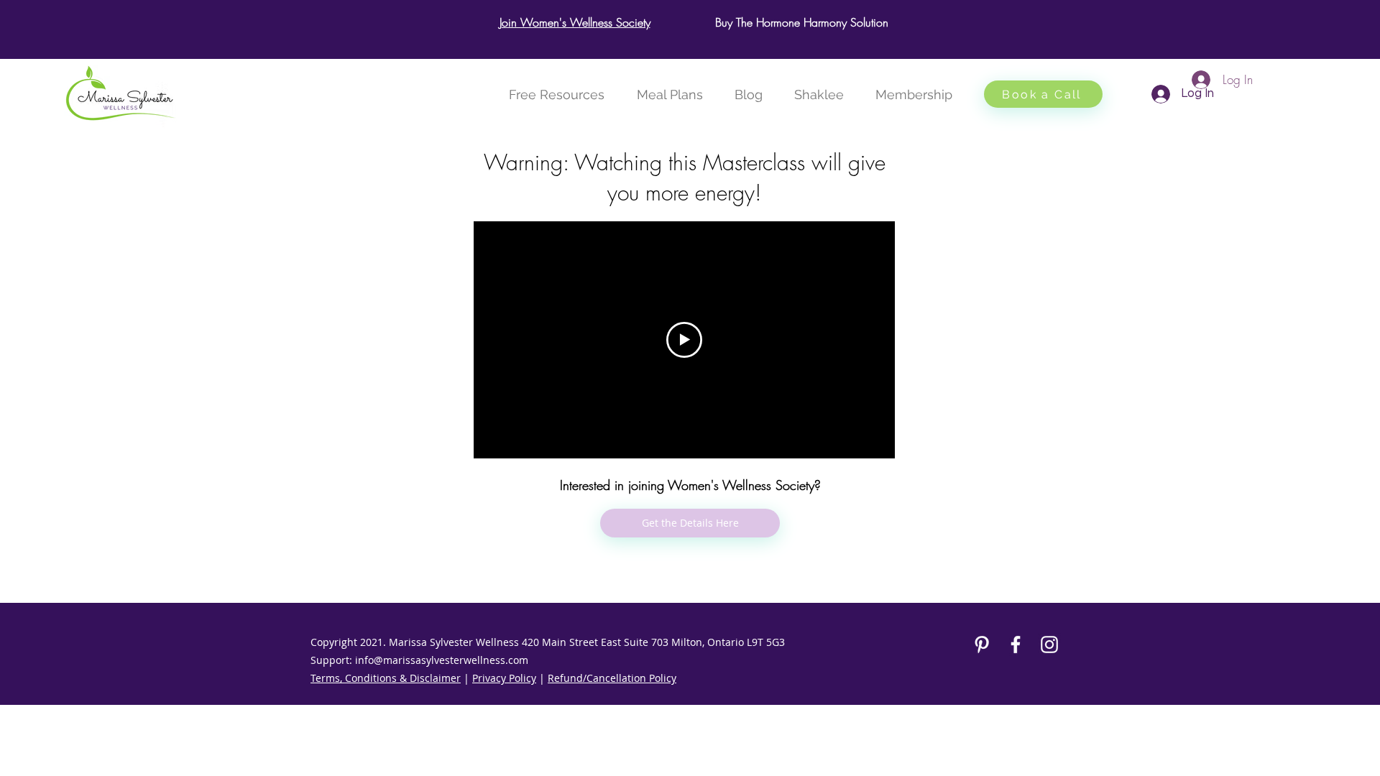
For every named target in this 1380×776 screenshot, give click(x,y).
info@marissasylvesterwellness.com (441, 660)
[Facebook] (1015, 644)
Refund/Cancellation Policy (612, 678)
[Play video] (684, 340)
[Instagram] (1049, 644)
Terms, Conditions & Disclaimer (385, 678)
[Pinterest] (981, 644)
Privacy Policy (504, 678)
